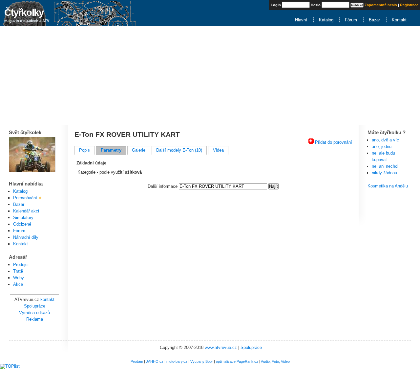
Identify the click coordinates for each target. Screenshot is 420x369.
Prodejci (21, 264)
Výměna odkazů (34, 312)
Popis (84, 150)
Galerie (138, 150)
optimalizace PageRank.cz (237, 361)
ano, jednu (381, 146)
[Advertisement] (210, 76)
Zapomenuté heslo (381, 5)
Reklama (34, 319)
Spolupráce (34, 306)
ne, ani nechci (385, 166)
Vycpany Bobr (201, 361)
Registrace (409, 5)
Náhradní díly (25, 237)
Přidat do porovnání (333, 142)
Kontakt (399, 19)
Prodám (137, 361)
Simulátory (23, 217)
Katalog (326, 19)
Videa (218, 150)
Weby (18, 277)
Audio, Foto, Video (275, 361)
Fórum (351, 19)
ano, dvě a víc (385, 139)
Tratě (18, 271)
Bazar (374, 19)
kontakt (47, 299)
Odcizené (22, 224)
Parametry (111, 150)
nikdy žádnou (384, 172)
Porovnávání (25, 197)
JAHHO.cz (154, 361)
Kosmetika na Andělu (388, 186)
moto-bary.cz (176, 361)
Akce (18, 284)
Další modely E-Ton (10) (179, 150)
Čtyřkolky (23, 12)
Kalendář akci (26, 211)
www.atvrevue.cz (221, 347)
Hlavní (301, 19)
